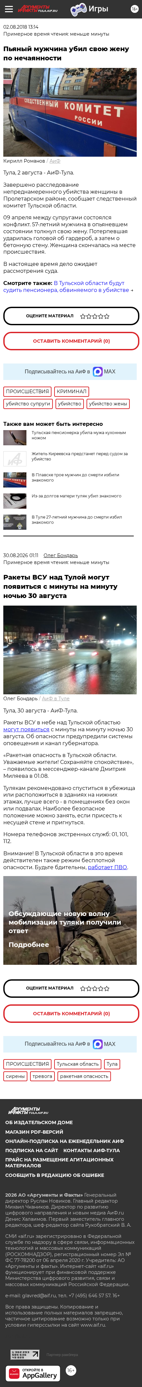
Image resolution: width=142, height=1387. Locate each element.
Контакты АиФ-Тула (91, 1150)
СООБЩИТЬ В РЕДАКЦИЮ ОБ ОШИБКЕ (54, 1175)
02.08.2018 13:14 (20, 27)
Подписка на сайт (31, 1150)
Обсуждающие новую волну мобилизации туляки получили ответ (65, 922)
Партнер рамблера (62, 1355)
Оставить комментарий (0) (71, 341)
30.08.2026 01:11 (20, 555)
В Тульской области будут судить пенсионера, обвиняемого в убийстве (66, 286)
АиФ (55, 161)
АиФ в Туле (56, 699)
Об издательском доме (39, 1122)
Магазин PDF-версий (34, 1132)
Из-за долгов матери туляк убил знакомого (77, 495)
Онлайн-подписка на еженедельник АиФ (64, 1141)
